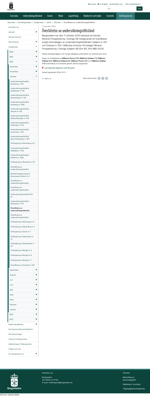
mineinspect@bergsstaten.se (60, 382)
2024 (49, 22)
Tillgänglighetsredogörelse (134, 389)
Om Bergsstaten (125, 16)
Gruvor (50, 16)
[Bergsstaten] (12, 6)
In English (103, 4)
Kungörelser (39, 22)
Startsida (14, 16)
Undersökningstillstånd (32, 16)
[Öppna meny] (36, 32)
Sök (139, 8)
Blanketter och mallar (92, 16)
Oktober (57, 22)
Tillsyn (60, 16)
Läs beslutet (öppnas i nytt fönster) (60, 68)
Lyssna (93, 4)
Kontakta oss (117, 4)
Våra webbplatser (132, 4)
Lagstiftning (73, 16)
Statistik (110, 16)
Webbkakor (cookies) (132, 384)
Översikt (126, 373)
